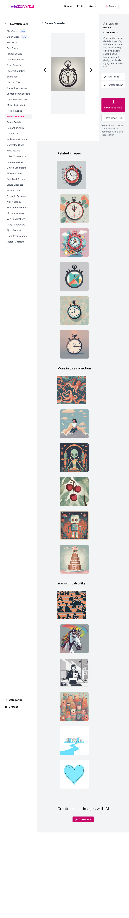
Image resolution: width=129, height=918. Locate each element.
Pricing (80, 6)
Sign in (92, 6)
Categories (15, 699)
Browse (68, 6)
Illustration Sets (18, 23)
